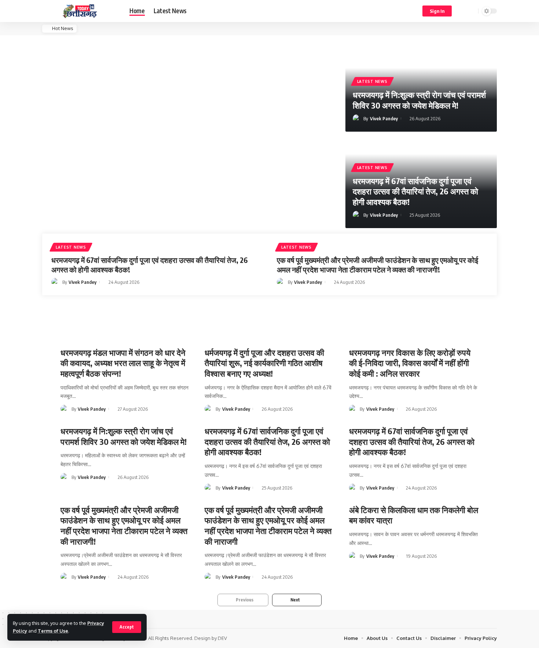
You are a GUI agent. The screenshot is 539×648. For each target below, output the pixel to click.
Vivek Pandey (384, 118)
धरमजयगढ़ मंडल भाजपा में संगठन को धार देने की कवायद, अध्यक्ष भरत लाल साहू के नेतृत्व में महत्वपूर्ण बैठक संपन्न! (123, 362)
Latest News (372, 81)
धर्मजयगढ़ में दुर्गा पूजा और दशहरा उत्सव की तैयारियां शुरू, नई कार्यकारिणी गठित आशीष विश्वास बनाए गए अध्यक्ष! (264, 362)
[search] (471, 11)
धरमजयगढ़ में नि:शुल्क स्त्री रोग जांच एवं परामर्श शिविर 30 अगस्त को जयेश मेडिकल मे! (419, 99)
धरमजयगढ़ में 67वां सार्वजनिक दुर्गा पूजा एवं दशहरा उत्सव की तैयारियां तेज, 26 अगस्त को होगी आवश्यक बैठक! (415, 191)
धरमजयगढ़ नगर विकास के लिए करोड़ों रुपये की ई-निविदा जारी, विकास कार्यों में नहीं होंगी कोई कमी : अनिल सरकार (409, 362)
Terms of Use (53, 631)
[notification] (462, 11)
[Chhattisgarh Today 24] (80, 11)
